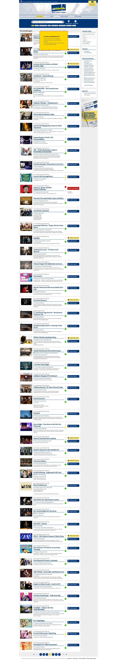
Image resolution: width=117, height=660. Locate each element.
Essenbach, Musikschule (40, 68)
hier (55, 44)
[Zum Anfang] (34, 654)
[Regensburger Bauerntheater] (34, 623)
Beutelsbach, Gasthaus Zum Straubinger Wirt (44, 278)
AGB (37, 1)
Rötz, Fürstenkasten (39, 166)
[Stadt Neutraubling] (34, 574)
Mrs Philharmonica (88, 61)
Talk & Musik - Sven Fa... (89, 71)
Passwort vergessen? (86, 41)
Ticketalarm (64, 16)
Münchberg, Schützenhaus (40, 254)
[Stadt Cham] (34, 94)
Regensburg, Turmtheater (40, 141)
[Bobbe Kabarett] (34, 612)
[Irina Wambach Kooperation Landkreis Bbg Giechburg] (34, 317)
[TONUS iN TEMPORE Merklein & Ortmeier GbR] (34, 563)
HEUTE (52, 16)
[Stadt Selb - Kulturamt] (34, 538)
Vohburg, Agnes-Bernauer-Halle (41, 192)
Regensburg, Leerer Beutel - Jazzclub (42, 240)
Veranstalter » (87, 51)
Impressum (55, 1)
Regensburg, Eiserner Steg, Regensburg (43, 339)
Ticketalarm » (70, 192)
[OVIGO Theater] (34, 200)
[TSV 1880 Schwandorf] (34, 647)
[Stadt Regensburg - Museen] (34, 354)
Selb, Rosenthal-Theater (40, 538)
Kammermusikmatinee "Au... (90, 72)
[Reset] (63, 22)
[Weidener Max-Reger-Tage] (34, 80)
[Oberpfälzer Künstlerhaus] (34, 107)
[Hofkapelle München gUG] (34, 463)
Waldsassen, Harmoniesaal (40, 401)
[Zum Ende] (66, 654)
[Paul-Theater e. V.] (34, 229)
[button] (84, 40)
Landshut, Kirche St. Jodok (40, 389)
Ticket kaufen (73, 36)
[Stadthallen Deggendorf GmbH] (34, 552)
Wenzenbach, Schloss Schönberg (42, 415)
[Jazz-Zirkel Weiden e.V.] (34, 213)
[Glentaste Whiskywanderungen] (34, 339)
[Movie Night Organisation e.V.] (34, 428)
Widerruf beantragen (91, 658)
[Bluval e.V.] (34, 487)
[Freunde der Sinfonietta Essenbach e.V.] (34, 68)
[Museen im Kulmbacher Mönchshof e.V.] (34, 154)
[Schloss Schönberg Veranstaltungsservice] (34, 415)
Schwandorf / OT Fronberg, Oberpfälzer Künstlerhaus (46, 107)
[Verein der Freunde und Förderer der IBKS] (34, 130)
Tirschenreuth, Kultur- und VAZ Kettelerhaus (44, 502)
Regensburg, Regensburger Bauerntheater (44, 623)
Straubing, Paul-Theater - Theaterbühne (43, 229)
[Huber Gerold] (34, 116)
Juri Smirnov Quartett (88, 68)
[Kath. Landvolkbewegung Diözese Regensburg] (34, 166)
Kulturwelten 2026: (39, 525)
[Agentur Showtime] (34, 178)
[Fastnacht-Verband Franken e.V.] (34, 586)
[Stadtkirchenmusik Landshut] (34, 389)
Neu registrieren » (86, 43)
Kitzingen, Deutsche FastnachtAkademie (43, 586)
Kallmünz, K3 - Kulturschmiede (41, 54)
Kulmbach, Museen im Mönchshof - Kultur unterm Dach (46, 154)
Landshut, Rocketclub (39, 302)
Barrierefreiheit (82, 658)
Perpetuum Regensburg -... (89, 73)
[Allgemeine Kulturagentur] (34, 192)
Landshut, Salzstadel (39, 116)
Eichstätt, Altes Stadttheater (40, 428)
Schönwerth (86, 62)
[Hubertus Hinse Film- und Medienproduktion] (34, 54)
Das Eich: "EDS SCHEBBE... (89, 82)
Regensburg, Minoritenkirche (41, 354)
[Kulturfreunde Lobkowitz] (34, 40)
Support (41, 1)
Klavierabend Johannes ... (89, 65)
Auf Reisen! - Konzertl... (89, 66)
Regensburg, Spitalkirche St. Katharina (43, 452)
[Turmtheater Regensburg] (34, 141)
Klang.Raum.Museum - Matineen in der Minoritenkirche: (46, 353)
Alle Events (39, 16)
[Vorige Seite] (37, 654)
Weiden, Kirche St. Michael (40, 476)
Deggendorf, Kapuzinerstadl (41, 552)
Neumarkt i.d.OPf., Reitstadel (41, 635)
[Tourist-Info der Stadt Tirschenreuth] (34, 502)
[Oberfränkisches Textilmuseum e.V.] (34, 527)
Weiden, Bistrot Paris (39, 213)
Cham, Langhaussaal (39, 94)
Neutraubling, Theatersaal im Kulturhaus (43, 574)
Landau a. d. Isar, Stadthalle (40, 178)
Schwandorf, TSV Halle (39, 647)
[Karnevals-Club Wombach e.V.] (34, 266)
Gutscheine (77, 16)
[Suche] (32, 22)
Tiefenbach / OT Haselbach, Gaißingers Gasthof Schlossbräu (47, 612)
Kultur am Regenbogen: (39, 92)
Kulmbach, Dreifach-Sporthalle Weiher (43, 378)
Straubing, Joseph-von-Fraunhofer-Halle (43, 487)
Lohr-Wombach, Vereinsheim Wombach (43, 266)
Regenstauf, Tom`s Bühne (40, 291)
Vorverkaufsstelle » (88, 52)
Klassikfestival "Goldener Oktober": (42, 105)
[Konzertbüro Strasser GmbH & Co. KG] (34, 635)
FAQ (34, 1)
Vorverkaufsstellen (27, 1)
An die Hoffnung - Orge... (89, 69)
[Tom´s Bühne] (34, 291)
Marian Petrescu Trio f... (89, 80)
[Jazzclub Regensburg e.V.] (34, 240)
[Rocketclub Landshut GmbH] (34, 302)
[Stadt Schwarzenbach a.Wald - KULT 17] (34, 441)
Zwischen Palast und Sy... (89, 79)
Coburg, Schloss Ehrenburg (40, 463)
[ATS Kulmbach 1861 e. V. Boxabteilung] (34, 378)
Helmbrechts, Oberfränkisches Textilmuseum (44, 527)
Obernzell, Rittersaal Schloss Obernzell (43, 563)
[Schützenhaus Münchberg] (34, 254)
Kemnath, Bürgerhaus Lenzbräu (41, 200)
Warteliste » (69, 191)
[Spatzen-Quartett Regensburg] (34, 452)
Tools (45, 1)
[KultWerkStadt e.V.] (34, 367)
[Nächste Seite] (63, 654)
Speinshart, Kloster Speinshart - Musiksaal (43, 130)
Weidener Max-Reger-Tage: (40, 78)
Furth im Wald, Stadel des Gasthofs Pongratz (44, 367)
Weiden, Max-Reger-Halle (40, 80)
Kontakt (49, 1)
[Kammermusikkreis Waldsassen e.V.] (34, 401)
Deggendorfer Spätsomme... (90, 78)
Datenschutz (75, 658)
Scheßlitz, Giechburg (39, 317)
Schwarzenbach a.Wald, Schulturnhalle (43, 441)
